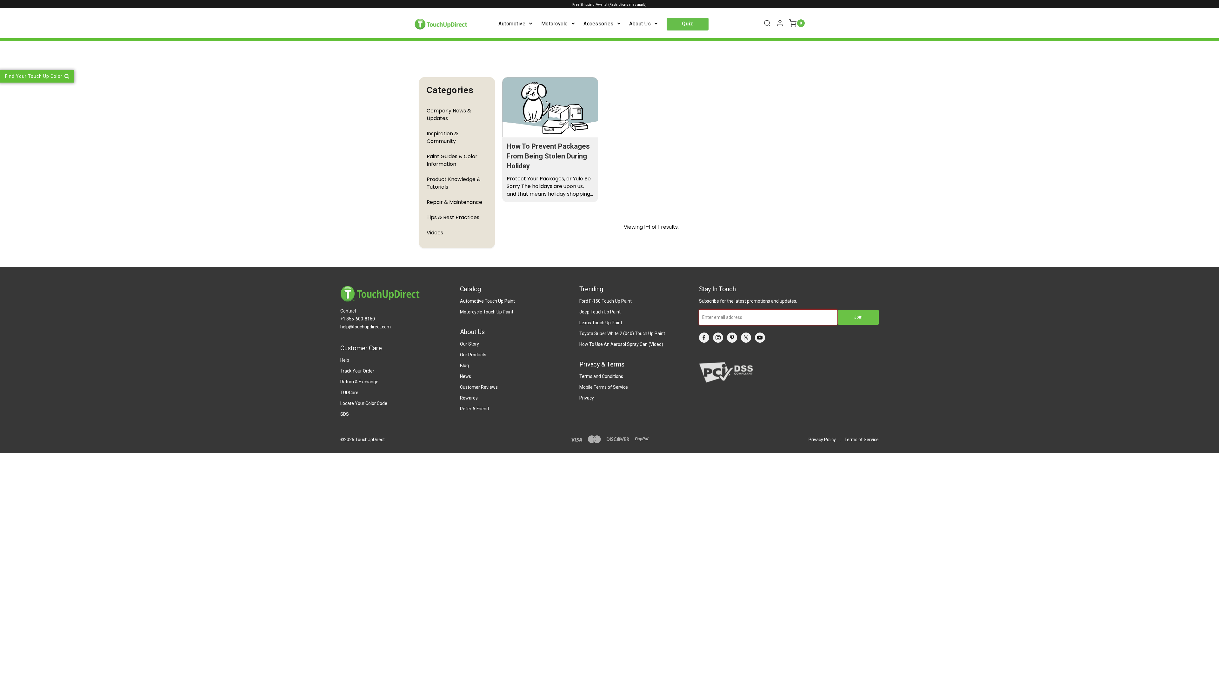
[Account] (780, 23)
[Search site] (767, 23)
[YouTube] (760, 338)
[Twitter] (746, 338)
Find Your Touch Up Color (34, 76)
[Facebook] (704, 338)
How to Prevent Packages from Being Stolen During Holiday (548, 156)
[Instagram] (718, 338)
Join (858, 316)
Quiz (687, 24)
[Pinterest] (732, 338)
